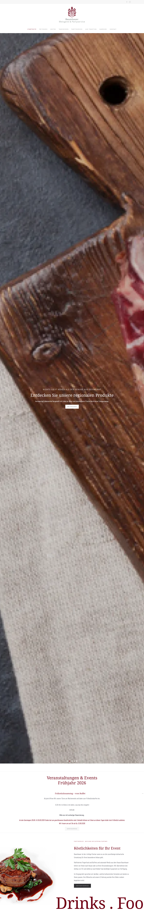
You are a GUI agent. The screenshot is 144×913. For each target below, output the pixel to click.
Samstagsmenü (72, 828)
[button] (137, 761)
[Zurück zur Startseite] (72, 14)
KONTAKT (113, 29)
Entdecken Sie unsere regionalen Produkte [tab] (69, 761)
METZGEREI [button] (43, 29)
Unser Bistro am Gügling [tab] (76, 761)
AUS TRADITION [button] (91, 29)
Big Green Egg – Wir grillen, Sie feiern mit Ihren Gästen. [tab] (74, 761)
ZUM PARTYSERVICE (82, 885)
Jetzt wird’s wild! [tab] (67, 761)
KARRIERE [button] (103, 29)
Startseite (32, 29)
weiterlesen (72, 406)
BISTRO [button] (53, 29)
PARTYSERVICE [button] (76, 29)
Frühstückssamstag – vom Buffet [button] (70, 793)
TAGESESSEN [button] (63, 29)
